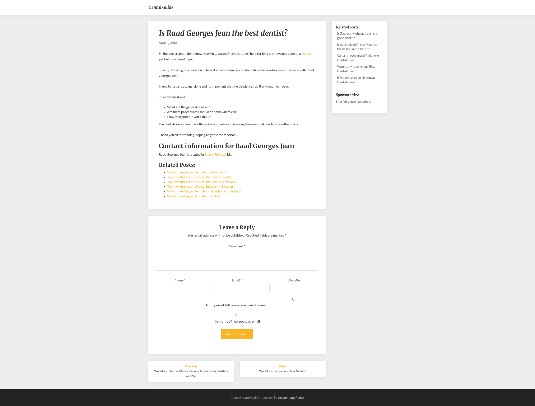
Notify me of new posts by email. (237, 321)
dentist (306, 53)
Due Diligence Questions (353, 101)
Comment (237, 246)
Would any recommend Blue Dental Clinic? (356, 69)
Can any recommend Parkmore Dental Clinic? (358, 57)
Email (237, 280)
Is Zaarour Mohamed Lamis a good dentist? (357, 36)
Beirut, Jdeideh (215, 154)
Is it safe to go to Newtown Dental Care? (356, 80)
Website (294, 280)
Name (180, 280)
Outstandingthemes (291, 398)
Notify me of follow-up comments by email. (237, 305)
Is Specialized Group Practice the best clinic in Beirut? (357, 47)
